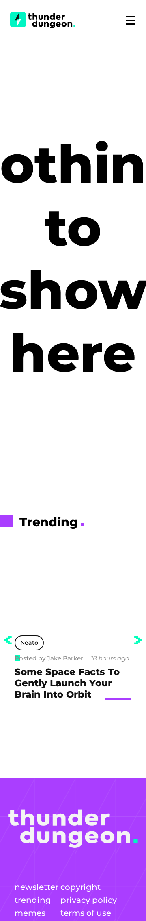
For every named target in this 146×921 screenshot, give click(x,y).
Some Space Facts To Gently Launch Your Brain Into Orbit (67, 683)
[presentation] (8, 640)
